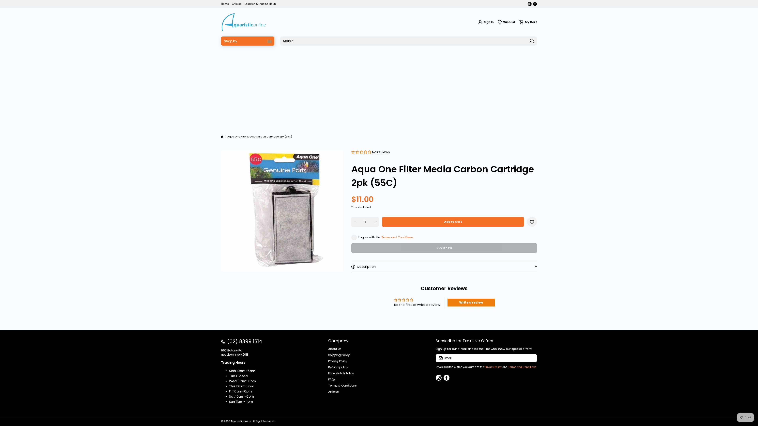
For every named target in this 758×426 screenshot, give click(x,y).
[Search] (532, 41)
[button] (528, 22)
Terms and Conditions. (397, 237)
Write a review (471, 302)
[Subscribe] (532, 358)
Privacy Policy (493, 367)
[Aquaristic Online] (243, 22)
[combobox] (408, 41)
